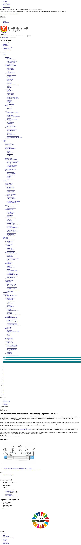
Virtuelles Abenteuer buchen (13, 355)
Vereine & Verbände (9, 144)
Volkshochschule (10, 152)
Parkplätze (9, 245)
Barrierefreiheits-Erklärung (8, 538)
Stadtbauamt (10, 102)
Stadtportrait (7, 127)
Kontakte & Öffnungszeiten (10, 65)
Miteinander (7, 170)
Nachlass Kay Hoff (11, 157)
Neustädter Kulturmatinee (12, 199)
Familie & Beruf (10, 163)
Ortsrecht (9, 86)
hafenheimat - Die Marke (12, 274)
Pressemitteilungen (11, 272)
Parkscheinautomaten (12, 247)
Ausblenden (3, 16)
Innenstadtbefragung (9, 240)
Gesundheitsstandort (9, 252)
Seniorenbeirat (10, 115)
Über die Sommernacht (12, 319)
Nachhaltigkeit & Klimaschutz (11, 254)
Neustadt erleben (8, 195)
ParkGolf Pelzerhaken (11, 236)
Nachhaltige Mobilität (11, 126)
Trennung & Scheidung (12, 165)
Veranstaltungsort (11, 301)
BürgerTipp (9, 83)
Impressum (5, 539)
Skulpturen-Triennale (11, 202)
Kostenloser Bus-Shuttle (12, 323)
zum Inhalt (5, 1)
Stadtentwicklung (8, 120)
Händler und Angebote (12, 287)
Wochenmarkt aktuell (11, 285)
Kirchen (8, 177)
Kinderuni (9, 155)
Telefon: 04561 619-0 (9, 491)
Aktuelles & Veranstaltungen (13, 161)
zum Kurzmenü (6, 5)
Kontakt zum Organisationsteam (14, 314)
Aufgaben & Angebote (12, 162)
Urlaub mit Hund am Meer (12, 231)
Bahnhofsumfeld (10, 125)
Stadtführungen (10, 188)
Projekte (8, 269)
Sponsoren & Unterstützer (12, 324)
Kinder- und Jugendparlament (13, 116)
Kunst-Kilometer (10, 191)
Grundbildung (10, 342)
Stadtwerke (7, 278)
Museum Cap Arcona (11, 194)
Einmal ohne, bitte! (11, 288)
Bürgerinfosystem (6, 48)
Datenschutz (5, 542)
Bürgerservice (8, 73)
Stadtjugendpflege (9, 158)
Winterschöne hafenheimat (11, 344)
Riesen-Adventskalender (12, 270)
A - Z (4, 24)
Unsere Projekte (10, 234)
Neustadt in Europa (11, 134)
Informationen (10, 299)
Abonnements (10, 213)
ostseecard (9, 226)
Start (4, 400)
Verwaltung (7, 89)
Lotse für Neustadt (11, 130)
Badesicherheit (10, 229)
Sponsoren (9, 312)
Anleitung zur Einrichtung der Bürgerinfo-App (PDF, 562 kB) (17, 468)
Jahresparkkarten (11, 249)
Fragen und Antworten (12, 119)
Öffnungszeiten (6, 22)
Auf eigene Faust (10, 187)
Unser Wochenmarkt (11, 284)
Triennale (9, 309)
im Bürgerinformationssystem (25, 429)
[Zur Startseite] (14, 33)
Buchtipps (9, 305)
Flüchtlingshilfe (10, 179)
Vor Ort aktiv (9, 260)
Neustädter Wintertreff (12, 349)
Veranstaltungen (8, 143)
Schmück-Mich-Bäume (12, 348)
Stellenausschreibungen (8, 47)
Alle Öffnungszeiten (4, 509)
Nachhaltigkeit (10, 256)
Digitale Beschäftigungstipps (13, 331)
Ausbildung (9, 108)
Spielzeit (9, 211)
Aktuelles (7, 57)
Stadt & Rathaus (6, 401)
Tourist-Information (9, 183)
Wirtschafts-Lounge (9, 280)
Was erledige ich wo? (7, 43)
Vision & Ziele (10, 265)
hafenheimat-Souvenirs (12, 276)
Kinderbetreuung (8, 147)
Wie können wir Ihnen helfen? (6, 35)
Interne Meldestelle (11, 72)
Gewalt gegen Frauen (11, 166)
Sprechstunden (10, 69)
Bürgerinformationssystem (12, 84)
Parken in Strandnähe (11, 230)
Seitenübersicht (6, 536)
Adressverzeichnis (11, 66)
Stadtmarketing (10, 104)
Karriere (8, 96)
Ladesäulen (9, 248)
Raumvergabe (10, 79)
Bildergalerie (9, 133)
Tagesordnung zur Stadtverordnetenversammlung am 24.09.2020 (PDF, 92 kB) (21, 470)
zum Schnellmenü (6, 4)
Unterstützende (10, 306)
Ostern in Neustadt (11, 62)
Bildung (6, 150)
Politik (6, 111)
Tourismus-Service (9, 222)
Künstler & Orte (10, 320)
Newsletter (9, 87)
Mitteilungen (9, 58)
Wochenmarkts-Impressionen (13, 290)
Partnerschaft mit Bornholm (13, 136)
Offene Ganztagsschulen (10, 148)
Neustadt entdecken (9, 186)
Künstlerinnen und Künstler (12, 310)
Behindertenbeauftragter (12, 97)
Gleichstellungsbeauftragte (13, 98)
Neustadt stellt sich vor (12, 129)
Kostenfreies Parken (11, 251)
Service (8, 335)
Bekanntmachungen (7, 49)
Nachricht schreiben (9, 495)
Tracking (4, 540)
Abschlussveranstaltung (12, 321)
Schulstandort (10, 123)
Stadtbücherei (10, 154)
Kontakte (9, 76)
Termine (8, 302)
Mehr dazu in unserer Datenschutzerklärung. (10, 14)
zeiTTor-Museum (10, 193)
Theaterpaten (10, 215)
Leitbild (8, 266)
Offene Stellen (10, 107)
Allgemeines (9, 330)
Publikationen (10, 262)
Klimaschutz (9, 255)
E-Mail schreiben (8, 494)
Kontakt (4, 21)
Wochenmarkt (8, 283)
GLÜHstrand (9, 352)
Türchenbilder (10, 303)
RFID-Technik (9, 337)
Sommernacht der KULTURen (13, 204)
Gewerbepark (8, 281)
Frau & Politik (9, 168)
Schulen (8, 151)
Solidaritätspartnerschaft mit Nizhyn (14, 137)
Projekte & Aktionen (11, 259)
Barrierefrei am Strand (11, 233)
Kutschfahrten (10, 351)
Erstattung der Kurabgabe (12, 227)
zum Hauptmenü (6, 3)
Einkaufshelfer (10, 291)
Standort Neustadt (9, 241)
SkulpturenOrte (10, 316)
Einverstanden (3, 17)
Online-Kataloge (10, 332)
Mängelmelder (6, 45)
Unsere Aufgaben (11, 223)
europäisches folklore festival (13, 201)
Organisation (10, 71)
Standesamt (9, 82)
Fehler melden (6, 543)
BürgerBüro (5, 44)
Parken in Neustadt (9, 244)
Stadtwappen (10, 132)
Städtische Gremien (11, 114)
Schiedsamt (9, 176)
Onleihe (8, 334)
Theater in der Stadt (11, 198)
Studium (9, 109)
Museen (6, 205)
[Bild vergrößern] (42, 453)
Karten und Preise (10, 212)
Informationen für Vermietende (13, 224)
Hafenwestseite (10, 122)
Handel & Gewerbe (9, 242)
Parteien (9, 118)
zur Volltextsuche (6, 7)
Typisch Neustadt (11, 190)
